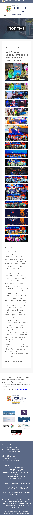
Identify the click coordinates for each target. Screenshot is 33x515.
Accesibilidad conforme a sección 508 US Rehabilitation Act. (16, 493)
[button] (5, 15)
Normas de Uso (25, 483)
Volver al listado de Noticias (14, 48)
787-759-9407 (19, 468)
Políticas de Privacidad (10, 483)
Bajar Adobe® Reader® (20, 389)
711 (22, 470)
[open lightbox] (16, 73)
